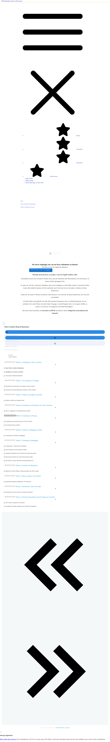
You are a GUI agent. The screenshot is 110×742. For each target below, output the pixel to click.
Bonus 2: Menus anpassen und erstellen (28, 476)
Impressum (67, 727)
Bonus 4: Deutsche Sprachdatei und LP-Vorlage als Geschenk (35, 497)
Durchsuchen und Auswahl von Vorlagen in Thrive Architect (20, 386)
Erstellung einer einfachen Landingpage (15, 435)
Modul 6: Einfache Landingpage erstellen (29, 430)
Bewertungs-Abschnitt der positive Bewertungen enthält (19, 457)
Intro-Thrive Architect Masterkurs (15, 368)
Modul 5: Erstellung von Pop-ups (26, 416)
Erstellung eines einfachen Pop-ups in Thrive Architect (19, 421)
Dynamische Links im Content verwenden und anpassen (19, 492)
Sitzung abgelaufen (6, 735)
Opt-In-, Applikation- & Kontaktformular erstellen (18, 411)
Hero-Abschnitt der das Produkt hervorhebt (16, 449)
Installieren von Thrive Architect (14, 372)
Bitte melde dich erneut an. (8, 739)
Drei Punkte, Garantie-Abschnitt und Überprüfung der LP (20, 460)
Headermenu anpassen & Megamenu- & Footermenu (18, 481)
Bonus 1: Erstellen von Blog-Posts (27, 465)
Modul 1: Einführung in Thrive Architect (29, 362)
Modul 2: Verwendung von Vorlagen (27, 380)
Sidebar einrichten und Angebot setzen (15, 400)
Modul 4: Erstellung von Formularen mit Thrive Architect (34, 405)
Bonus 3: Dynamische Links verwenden (28, 486)
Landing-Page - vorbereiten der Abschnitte (16, 446)
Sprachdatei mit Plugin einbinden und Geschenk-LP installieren (21, 506)
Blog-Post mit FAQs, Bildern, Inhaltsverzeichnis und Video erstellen (22, 471)
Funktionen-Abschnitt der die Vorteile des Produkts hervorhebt (21, 453)
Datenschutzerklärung (60, 727)
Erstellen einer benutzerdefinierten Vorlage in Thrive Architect (21, 389)
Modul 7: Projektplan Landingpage (27, 440)
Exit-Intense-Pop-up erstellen (13, 425)
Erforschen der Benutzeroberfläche (14, 375)
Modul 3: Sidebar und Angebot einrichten (29, 395)
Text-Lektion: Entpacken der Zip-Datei (15, 502)
